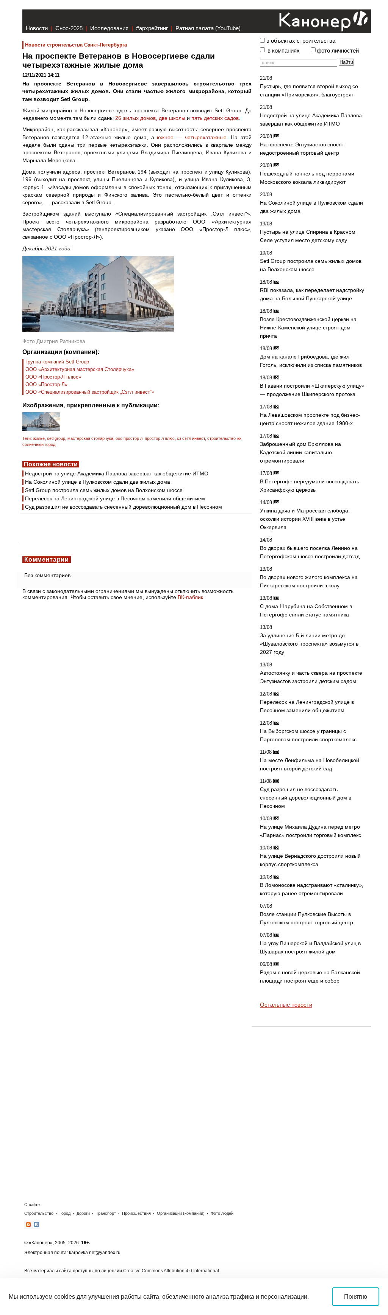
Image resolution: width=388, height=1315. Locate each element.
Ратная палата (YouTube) (208, 28)
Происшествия (136, 1213)
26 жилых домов (135, 118)
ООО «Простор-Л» (46, 384)
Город (64, 1213)
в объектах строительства (300, 41)
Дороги (83, 1213)
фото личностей (338, 51)
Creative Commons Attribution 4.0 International (171, 1270)
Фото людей (222, 1213)
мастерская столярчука (90, 438)
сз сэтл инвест (191, 438)
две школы (172, 118)
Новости (37, 28)
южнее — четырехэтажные (191, 137)
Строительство (38, 1213)
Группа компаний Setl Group (57, 362)
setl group (56, 438)
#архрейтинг (152, 28)
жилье (39, 438)
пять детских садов (215, 118)
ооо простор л (129, 438)
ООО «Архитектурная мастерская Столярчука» (79, 369)
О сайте (32, 1204)
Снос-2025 (69, 28)
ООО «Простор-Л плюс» (53, 377)
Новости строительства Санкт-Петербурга (76, 45)
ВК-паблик (190, 597)
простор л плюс (160, 438)
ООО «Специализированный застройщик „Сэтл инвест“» (89, 392)
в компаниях (284, 51)
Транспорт (106, 1213)
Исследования (109, 28)
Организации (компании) (181, 1213)
